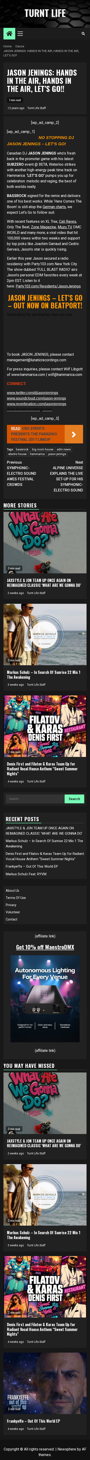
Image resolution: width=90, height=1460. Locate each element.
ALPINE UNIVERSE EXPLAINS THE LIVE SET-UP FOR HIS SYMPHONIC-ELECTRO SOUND (66, 476)
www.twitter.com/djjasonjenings (32, 393)
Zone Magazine (43, 227)
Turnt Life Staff (36, 108)
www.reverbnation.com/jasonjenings (36, 404)
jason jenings (57, 454)
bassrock (22, 449)
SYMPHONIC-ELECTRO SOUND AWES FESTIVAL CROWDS (21, 473)
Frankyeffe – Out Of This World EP (32, 866)
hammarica (37, 454)
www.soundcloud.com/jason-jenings (36, 398)
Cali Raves (67, 221)
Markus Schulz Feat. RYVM (26, 874)
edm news (64, 449)
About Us (12, 890)
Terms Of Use (16, 898)
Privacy (11, 905)
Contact (11, 919)
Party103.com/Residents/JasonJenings (48, 286)
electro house (17, 454)
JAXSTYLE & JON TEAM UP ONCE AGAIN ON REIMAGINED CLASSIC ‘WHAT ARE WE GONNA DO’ (44, 583)
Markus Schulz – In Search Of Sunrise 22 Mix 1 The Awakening (43, 674)
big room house (42, 449)
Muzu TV (65, 227)
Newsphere (66, 1449)
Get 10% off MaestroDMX (45, 947)
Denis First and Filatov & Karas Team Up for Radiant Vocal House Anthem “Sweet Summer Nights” (42, 768)
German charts (54, 207)
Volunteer (13, 912)
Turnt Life (45, 13)
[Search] (83, 33)
